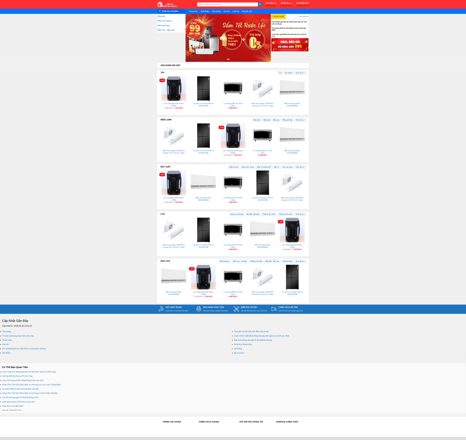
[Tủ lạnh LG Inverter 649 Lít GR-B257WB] (203, 88)
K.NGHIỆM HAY (302, 3)
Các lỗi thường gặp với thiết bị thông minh (20, 397)
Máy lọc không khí (264, 167)
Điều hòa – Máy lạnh (166, 30)
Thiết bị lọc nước (268, 214)
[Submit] (260, 4)
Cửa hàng (6, 331)
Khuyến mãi (247, 11)
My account (239, 353)
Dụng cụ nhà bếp (236, 214)
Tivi (280, 73)
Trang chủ (193, 11)
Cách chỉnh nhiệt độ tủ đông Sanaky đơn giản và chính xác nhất (261, 336)
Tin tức (227, 11)
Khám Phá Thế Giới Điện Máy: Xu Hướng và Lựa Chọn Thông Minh (31, 385)
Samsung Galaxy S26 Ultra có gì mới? (18, 402)
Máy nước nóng (248, 167)
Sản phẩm (216, 11)
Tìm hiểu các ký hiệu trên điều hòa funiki (251, 331)
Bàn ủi (276, 167)
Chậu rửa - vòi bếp (240, 261)
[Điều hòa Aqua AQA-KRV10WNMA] (292, 88)
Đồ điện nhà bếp (253, 214)
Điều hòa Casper (165, 21)
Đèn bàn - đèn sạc (272, 261)
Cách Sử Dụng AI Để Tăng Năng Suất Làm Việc (23, 380)
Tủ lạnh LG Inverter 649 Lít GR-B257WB (203, 105)
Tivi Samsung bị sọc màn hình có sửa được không (23, 349)
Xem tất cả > (300, 73)
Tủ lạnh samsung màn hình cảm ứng (18, 336)
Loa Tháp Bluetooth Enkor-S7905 (173, 105)
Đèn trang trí (224, 261)
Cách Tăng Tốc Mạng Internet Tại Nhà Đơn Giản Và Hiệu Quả (29, 372)
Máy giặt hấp (287, 120)
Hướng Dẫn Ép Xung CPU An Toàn (17, 376)
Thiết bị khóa (287, 261)
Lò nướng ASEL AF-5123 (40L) (233, 105)
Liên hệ (236, 11)
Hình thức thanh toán (243, 344)
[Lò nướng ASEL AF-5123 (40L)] (233, 88)
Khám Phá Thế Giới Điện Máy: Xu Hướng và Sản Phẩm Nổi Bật (29, 393)
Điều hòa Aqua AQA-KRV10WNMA (292, 105)
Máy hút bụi (233, 167)
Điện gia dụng (164, 25)
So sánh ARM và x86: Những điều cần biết (20, 389)
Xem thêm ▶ (303, 16)
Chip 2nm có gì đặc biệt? (12, 406)
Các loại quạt (287, 167)
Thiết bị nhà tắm (256, 261)
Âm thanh (288, 73)
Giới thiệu (205, 11)
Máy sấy (276, 120)
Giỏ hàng (238, 349)
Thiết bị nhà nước (285, 214)
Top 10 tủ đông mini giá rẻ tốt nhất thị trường (253, 340)
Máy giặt (161, 16)
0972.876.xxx (271, 3)
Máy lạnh (256, 120)
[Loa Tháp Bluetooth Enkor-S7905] (173, 88)
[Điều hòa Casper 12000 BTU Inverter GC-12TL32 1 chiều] (262, 88)
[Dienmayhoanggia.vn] (175, 4)
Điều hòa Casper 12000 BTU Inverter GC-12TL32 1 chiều (263, 105)
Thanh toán (7, 340)
